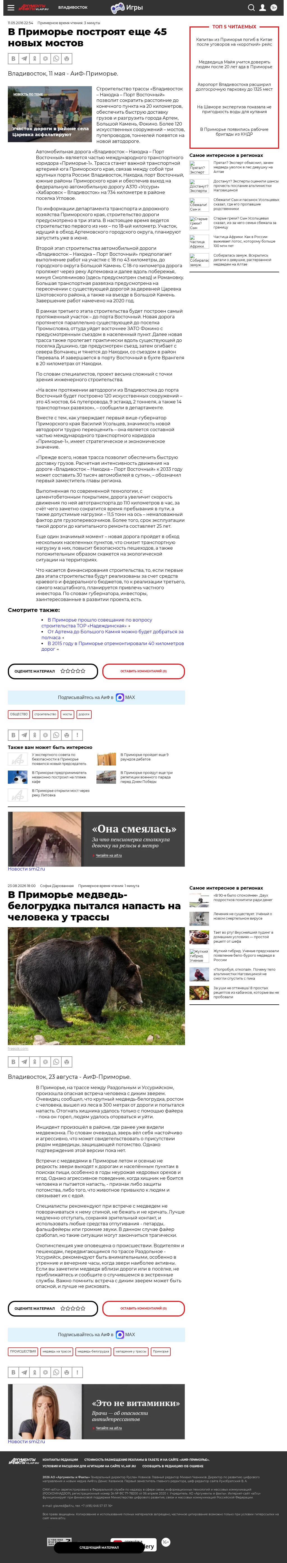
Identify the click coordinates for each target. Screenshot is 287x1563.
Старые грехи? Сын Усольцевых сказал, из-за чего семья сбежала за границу (245, 222)
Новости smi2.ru (26, 869)
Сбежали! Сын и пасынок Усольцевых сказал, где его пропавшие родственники (246, 204)
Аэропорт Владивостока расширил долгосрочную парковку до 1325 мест (234, 87)
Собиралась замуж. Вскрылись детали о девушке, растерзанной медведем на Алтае (242, 259)
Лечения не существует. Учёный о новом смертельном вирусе (243, 916)
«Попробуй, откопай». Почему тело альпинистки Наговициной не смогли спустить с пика (245, 974)
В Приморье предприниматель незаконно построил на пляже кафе (59, 777)
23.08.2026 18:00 (22, 886)
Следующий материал (99, 1548)
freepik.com (18, 1048)
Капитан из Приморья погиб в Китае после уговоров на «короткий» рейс (234, 42)
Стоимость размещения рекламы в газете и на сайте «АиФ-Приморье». (147, 1460)
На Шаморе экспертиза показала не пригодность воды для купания (234, 109)
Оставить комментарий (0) (144, 671)
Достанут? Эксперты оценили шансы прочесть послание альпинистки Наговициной (246, 185)
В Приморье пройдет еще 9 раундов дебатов (144, 757)
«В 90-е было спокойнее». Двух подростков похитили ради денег (243, 897)
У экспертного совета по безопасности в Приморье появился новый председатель (59, 759)
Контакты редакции (60, 1460)
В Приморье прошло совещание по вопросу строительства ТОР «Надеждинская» (96, 623)
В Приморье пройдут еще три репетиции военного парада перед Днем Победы (147, 777)
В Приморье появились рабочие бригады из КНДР (234, 132)
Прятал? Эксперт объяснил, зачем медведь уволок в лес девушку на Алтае (243, 167)
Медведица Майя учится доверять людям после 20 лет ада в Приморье (234, 64)
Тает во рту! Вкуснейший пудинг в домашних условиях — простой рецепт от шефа (243, 936)
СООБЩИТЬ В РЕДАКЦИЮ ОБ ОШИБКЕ (172, 1466)
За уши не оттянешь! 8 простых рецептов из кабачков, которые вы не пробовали (246, 992)
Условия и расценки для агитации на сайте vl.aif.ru (89, 1466)
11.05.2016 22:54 (20, 23)
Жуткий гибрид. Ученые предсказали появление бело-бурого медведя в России (246, 955)
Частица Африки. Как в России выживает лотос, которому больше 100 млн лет (244, 241)
